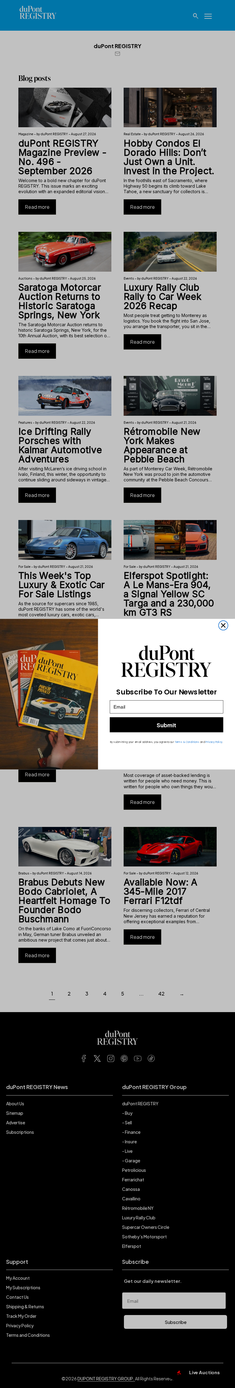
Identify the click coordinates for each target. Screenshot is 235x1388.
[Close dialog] (223, 625)
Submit (166, 724)
